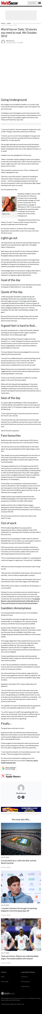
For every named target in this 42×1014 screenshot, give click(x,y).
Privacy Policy (25, 981)
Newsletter (32, 3)
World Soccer (10, 41)
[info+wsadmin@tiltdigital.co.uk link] (19, 797)
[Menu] (39, 2)
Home (3, 23)
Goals (2, 976)
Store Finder (4, 981)
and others (34, 603)
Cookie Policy (25, 986)
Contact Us (24, 976)
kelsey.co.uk (20, 1004)
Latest (9, 23)
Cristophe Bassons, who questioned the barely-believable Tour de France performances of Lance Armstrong (20, 601)
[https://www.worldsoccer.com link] (22, 797)
